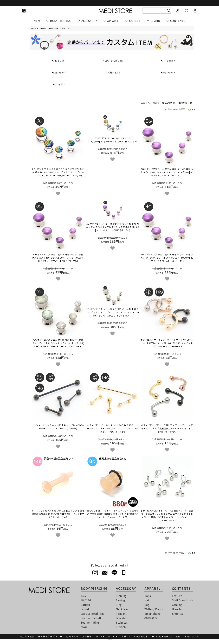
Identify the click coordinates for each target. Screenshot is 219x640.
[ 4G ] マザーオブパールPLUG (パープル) (167, 257)
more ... (85, 627)
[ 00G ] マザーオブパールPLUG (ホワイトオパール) (58, 343)
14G (83, 596)
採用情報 (87, 636)
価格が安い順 (185, 102)
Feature (177, 596)
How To (177, 609)
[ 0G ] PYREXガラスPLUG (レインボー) (58, 172)
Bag (146, 605)
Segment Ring (90, 622)
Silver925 (122, 627)
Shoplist (177, 613)
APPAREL (113, 21)
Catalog (177, 605)
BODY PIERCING (60, 21)
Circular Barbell (91, 618)
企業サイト (72, 636)
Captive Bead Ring (92, 613)
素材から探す (114, 72)
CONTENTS (177, 21)
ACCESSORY (89, 21)
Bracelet (121, 618)
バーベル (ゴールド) (112, 428)
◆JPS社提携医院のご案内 (166, 636)
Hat (146, 600)
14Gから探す (59, 60)
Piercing (121, 596)
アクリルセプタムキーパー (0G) (112, 513)
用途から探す (59, 72)
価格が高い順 (169, 102)
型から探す (59, 84)
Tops (147, 596)
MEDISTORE (53, 28)
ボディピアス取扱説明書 (134, 636)
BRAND (155, 21)
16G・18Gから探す (114, 60)
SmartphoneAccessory (152, 615)
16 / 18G (86, 600)
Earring (120, 600)
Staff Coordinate (183, 600)
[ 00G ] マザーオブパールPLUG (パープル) (58, 257)
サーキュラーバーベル (167, 343)
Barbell (85, 605)
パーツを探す (168, 60)
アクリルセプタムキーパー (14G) (58, 513)
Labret (85, 609)
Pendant (121, 613)
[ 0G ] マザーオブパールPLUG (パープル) (167, 172)
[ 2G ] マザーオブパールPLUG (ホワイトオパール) (112, 312)
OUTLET (134, 21)
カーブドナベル (167, 428)
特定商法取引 (27, 636)
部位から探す (168, 72)
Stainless (121, 622)
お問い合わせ (192, 636)
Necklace (122, 609)
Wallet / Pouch (153, 609)
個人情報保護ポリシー (50, 636)
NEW (37, 21)
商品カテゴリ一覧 (38, 28)
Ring (119, 605)
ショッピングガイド (107, 636)
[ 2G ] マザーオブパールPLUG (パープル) (112, 227)
